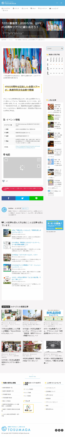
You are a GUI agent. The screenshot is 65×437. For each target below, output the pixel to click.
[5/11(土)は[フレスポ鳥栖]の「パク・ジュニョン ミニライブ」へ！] (7, 268)
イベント (16, 8)
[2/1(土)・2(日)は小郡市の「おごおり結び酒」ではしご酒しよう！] (7, 280)
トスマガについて (50, 387)
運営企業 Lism (49, 409)
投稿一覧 (24, 208)
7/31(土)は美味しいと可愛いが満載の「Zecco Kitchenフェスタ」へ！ (11, 331)
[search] (62, 48)
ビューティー (43, 8)
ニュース (25, 8)
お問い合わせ (49, 395)
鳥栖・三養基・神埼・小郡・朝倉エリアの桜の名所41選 (55, 163)
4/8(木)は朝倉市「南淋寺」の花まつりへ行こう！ (32, 359)
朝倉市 (27, 355)
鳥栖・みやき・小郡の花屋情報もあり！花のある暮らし (54, 126)
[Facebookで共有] (8, 198)
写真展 (56, 355)
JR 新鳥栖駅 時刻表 (7, 397)
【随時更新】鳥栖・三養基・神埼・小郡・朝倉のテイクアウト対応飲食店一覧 (54, 108)
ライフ (6, 10)
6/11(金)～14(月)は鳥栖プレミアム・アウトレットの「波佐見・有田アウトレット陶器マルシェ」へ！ (32, 332)
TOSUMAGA (15, 433)
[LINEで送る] (36, 198)
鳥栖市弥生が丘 (51, 326)
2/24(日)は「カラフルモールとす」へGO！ (25, 255)
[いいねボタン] (3, 181)
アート (46, 355)
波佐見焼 (30, 324)
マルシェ (12, 324)
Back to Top (32, 376)
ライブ (5, 33)
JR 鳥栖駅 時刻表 (7, 394)
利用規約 (48, 398)
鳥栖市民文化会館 (18, 33)
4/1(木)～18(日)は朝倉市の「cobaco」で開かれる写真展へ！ (53, 360)
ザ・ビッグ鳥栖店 (28, 389)
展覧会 (60, 355)
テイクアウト (6, 8)
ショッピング (54, 8)
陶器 (34, 324)
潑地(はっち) (57, 191)
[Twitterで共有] (22, 198)
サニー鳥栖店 (27, 395)
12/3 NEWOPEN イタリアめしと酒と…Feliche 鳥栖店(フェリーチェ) (55, 153)
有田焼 (25, 324)
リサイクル (47, 324)
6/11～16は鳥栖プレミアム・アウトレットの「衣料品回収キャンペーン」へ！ (53, 331)
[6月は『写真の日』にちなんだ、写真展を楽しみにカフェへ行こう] (7, 233)
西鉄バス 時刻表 (6, 401)
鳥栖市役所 (4, 357)
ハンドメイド (6, 324)
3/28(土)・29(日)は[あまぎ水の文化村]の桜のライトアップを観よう (54, 173)
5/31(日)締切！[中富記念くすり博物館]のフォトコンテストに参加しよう (54, 184)
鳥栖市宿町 (10, 33)
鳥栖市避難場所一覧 (7, 387)
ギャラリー (51, 355)
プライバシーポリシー (52, 402)
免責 (47, 405)
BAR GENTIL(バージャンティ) (57, 143)
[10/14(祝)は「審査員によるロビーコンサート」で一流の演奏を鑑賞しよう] (7, 245)
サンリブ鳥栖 (27, 392)
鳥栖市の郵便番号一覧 (8, 391)
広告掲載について (50, 391)
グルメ (34, 8)
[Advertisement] (22, 294)
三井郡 (5, 326)
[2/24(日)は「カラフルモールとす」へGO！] (7, 257)
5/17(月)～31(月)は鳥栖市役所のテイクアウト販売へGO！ (11, 362)
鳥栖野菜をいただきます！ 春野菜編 (57, 117)
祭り (31, 355)
